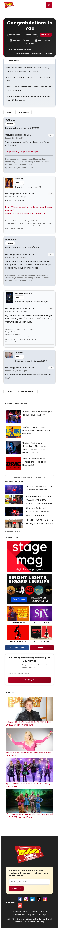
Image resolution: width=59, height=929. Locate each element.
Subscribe (23, 112)
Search (29, 40)
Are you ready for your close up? (21, 151)
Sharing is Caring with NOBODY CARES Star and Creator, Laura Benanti (37, 512)
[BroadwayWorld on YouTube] (19, 905)
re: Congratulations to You (20, 193)
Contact (34, 911)
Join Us (44, 911)
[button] (49, 5)
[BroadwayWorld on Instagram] (26, 899)
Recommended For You (16, 404)
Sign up (29, 680)
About (26, 911)
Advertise (16, 911)
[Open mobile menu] (55, 5)
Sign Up (16, 888)
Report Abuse (44, 40)
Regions (31, 914)
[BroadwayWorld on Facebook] (19, 899)
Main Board (14, 35)
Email (9, 112)
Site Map (42, 914)
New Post (17, 40)
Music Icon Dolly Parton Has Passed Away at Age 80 (28, 754)
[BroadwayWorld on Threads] (45, 899)
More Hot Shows (17, 647)
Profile (10, 124)
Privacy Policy (37, 921)
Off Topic (46, 35)
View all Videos (12, 531)
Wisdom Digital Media (37, 919)
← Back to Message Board (19, 49)
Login (42, 5)
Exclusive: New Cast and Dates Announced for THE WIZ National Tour (29, 816)
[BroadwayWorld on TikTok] (38, 899)
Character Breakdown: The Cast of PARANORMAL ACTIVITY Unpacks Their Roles (39, 500)
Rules (31, 43)
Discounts (42, 647)
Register (34, 5)
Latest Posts (31, 35)
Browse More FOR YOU (27, 477)
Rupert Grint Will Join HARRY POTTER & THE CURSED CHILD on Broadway (28, 723)
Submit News (19, 914)
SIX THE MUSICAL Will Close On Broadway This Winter (28, 785)
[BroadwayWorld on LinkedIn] (32, 899)
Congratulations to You (18, 134)
